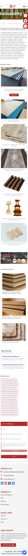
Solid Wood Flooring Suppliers (9, 406)
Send (14, 456)
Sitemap (17, 554)
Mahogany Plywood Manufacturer (9, 391)
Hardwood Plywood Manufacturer (9, 410)
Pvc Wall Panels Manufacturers (9, 403)
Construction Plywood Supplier (9, 395)
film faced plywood (6, 495)
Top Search (10, 554)
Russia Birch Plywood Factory (15, 23)
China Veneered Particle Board (9, 380)
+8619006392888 (9, 475)
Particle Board (5, 504)
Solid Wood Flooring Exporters (9, 399)
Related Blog (7, 351)
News (2, 522)
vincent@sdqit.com (9, 479)
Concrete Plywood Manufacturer (9, 414)
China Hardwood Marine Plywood (9, 384)
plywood (3, 501)
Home (3, 23)
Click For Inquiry (7, 545)
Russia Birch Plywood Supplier (9, 387)
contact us (4, 519)
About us (3, 516)
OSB (2, 498)
